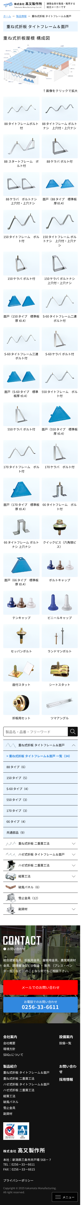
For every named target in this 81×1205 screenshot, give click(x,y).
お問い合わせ (67, 1069)
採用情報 (66, 1079)
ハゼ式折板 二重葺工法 (18, 1090)
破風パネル (10, 1102)
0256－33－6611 (23, 1164)
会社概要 (9, 1043)
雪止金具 (9, 1108)
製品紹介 (10, 1066)
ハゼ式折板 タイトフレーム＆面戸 (26, 1084)
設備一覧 (65, 1043)
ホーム (7, 16)
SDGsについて (13, 1054)
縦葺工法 (9, 1096)
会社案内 (10, 1036)
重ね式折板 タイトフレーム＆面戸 (26, 1072)
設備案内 (66, 1036)
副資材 (7, 1113)
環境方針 (9, 1049)
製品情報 (21, 16)
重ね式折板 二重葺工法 (18, 1078)
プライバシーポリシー (18, 1180)
